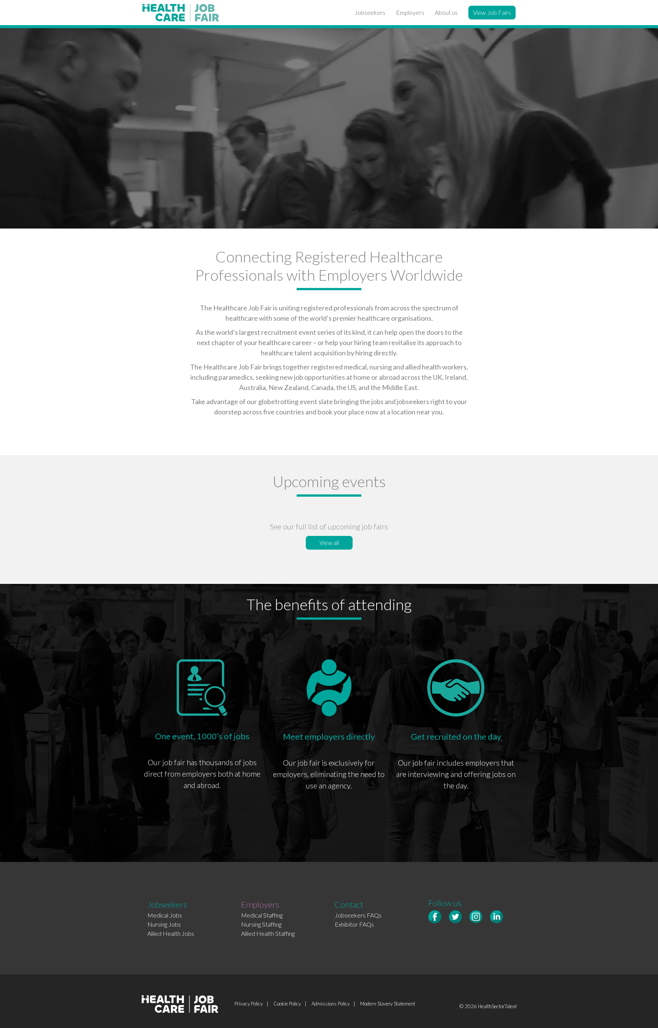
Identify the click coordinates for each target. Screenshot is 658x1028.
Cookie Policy (287, 1004)
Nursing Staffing (261, 924)
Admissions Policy (330, 1004)
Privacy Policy (249, 1004)
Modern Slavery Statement (387, 1004)
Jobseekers (370, 12)
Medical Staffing (262, 915)
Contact (349, 904)
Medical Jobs (164, 915)
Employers (410, 12)
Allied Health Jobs (170, 933)
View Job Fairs (492, 12)
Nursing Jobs (164, 924)
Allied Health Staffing (268, 933)
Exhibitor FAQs (354, 924)
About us (446, 12)
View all (329, 542)
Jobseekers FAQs (358, 915)
